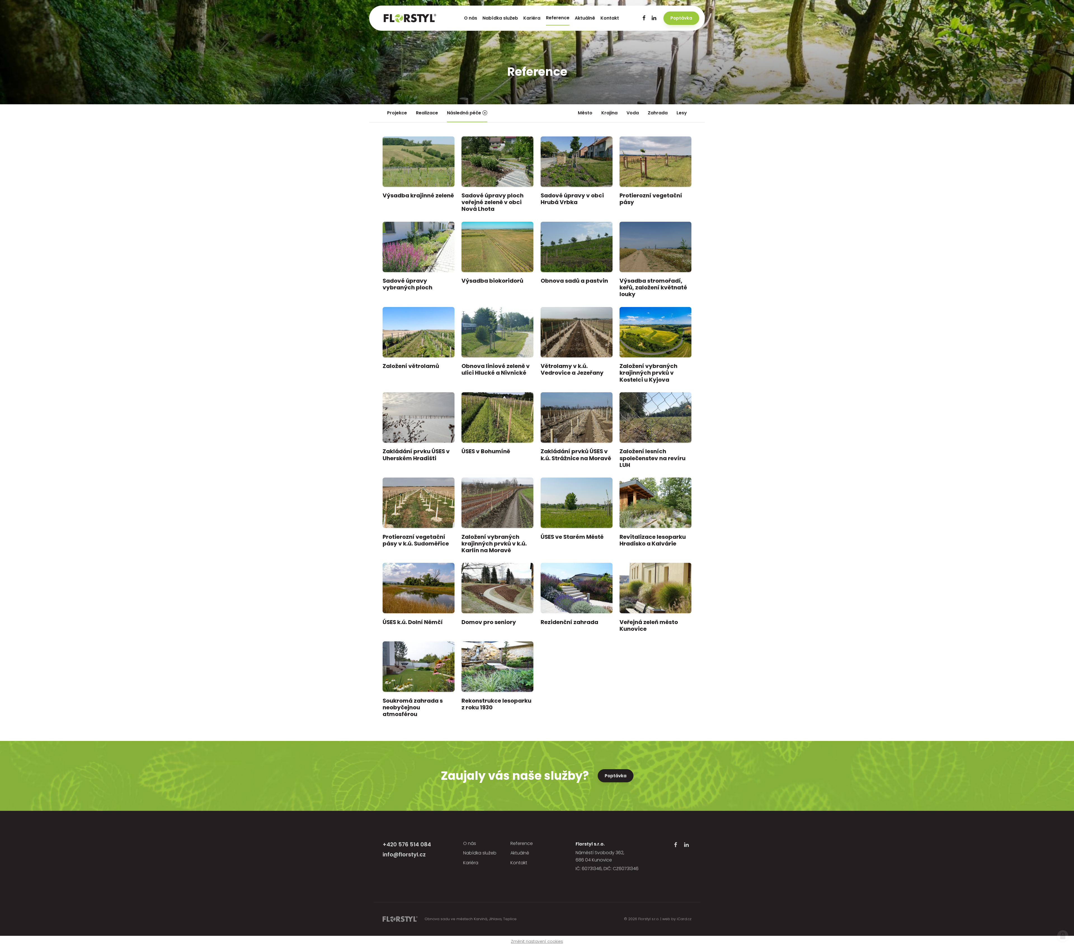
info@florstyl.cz (404, 854)
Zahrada (658, 113)
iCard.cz (684, 919)
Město (585, 113)
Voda (632, 113)
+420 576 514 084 (407, 844)
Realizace (427, 113)
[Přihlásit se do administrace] (1062, 935)
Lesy (682, 113)
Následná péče (464, 113)
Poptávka (615, 776)
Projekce (397, 113)
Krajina (609, 113)
